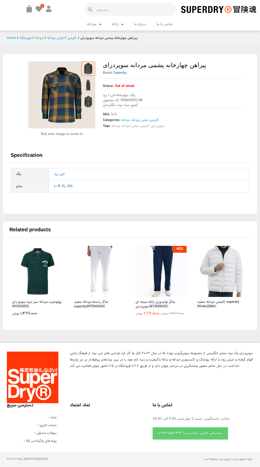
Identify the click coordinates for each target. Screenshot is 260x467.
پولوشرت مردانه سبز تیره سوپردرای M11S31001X (37, 304)
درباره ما (140, 24)
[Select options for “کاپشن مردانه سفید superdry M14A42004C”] (210, 294)
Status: (108, 86)
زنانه (115, 24)
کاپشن (154, 120)
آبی (62, 174)
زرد (56, 174)
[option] (38, 284)
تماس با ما (164, 24)
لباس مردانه (140, 120)
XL (64, 186)
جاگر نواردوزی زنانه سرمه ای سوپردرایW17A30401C (155, 304)
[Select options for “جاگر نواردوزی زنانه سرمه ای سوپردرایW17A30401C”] (148, 294)
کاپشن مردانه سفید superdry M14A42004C (218, 304)
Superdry (120, 73)
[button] (190, 433)
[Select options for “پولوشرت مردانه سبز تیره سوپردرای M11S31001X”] (25, 294)
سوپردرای (158, 126)
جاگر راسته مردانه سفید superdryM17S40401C (91, 304)
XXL (70, 186)
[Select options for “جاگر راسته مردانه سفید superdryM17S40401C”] (87, 294)
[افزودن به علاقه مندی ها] (48, 294)
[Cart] (29, 9)
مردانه (91, 24)
